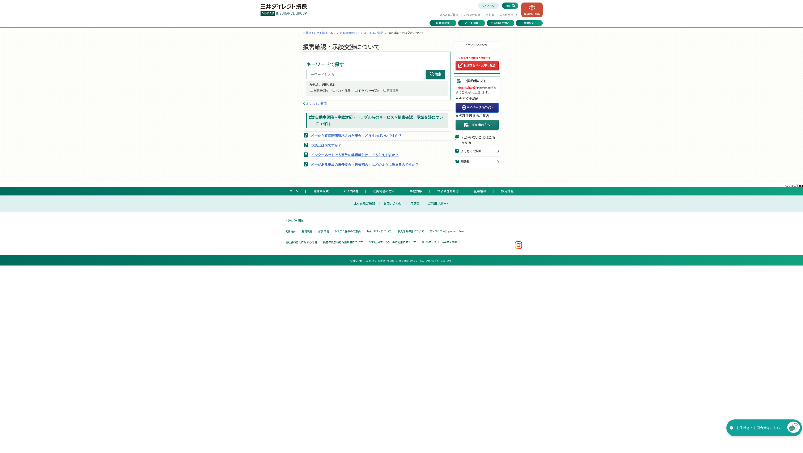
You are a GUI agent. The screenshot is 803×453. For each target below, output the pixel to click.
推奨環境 (323, 231)
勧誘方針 (291, 231)
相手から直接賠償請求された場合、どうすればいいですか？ (356, 136)
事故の (532, 14)
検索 (438, 74)
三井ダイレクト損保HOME (319, 32)
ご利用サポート (509, 14)
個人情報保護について (411, 231)
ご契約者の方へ (500, 23)
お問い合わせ (472, 14)
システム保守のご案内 (348, 231)
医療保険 (392, 90)
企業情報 (480, 191)
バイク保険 (471, 23)
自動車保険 (443, 23)
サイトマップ (429, 242)
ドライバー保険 (368, 90)
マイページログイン (479, 107)
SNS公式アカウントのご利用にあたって (392, 242)
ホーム (293, 191)
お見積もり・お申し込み (480, 65)
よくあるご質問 (449, 14)
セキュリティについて (379, 231)
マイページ (488, 5)
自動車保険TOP (349, 32)
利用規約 (307, 231)
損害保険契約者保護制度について (343, 242)
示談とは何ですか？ (326, 145)
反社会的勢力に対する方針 (301, 242)
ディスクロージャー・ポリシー (447, 231)
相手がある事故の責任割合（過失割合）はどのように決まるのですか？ (365, 165)
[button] (793, 428)
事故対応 (529, 23)
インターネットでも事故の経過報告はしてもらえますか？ (354, 155)
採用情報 (507, 191)
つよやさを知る (448, 191)
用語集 (490, 14)
